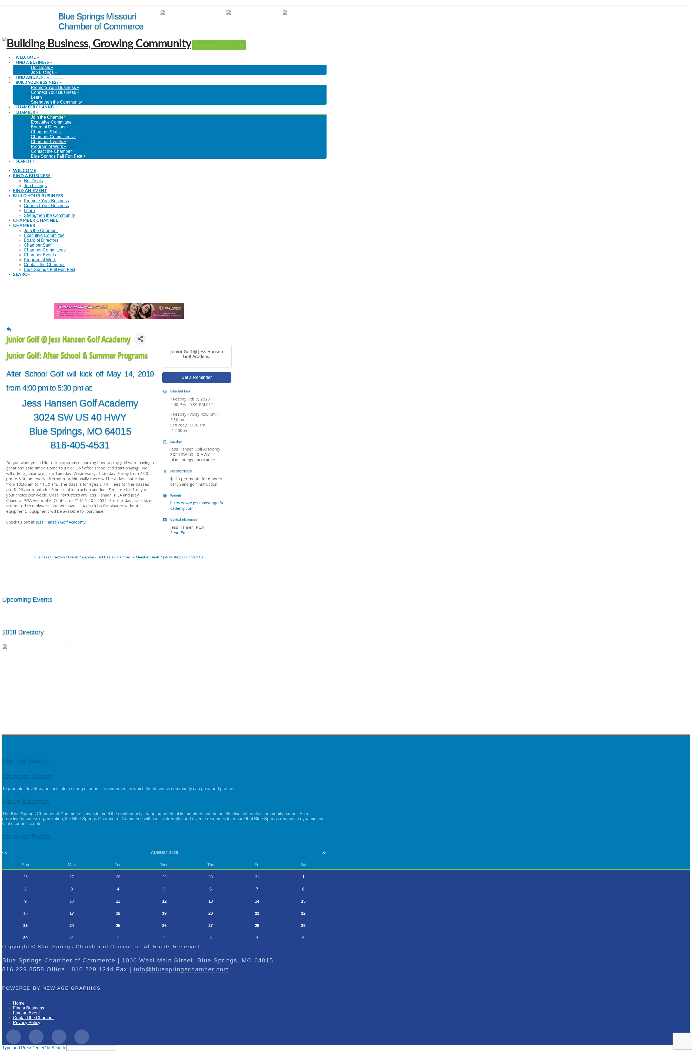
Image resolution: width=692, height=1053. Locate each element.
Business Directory (49, 557)
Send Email (180, 532)
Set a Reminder (197, 377)
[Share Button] (140, 339)
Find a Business (28, 1008)
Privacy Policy (26, 1022)
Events (270, 12)
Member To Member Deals (138, 557)
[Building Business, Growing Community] (96, 43)
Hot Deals (317, 12)
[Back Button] (8, 329)
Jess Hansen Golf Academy (61, 522)
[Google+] (59, 1036)
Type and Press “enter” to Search (33, 1047)
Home (19, 1003)
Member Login (207, 12)
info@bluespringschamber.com (181, 969)
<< (4, 852)
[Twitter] (36, 1036)
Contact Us (195, 557)
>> (324, 852)
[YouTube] (81, 1036)
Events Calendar (81, 557)
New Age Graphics (71, 988)
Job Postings (173, 557)
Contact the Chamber (33, 1017)
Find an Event (26, 1013)
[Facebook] (13, 1036)
